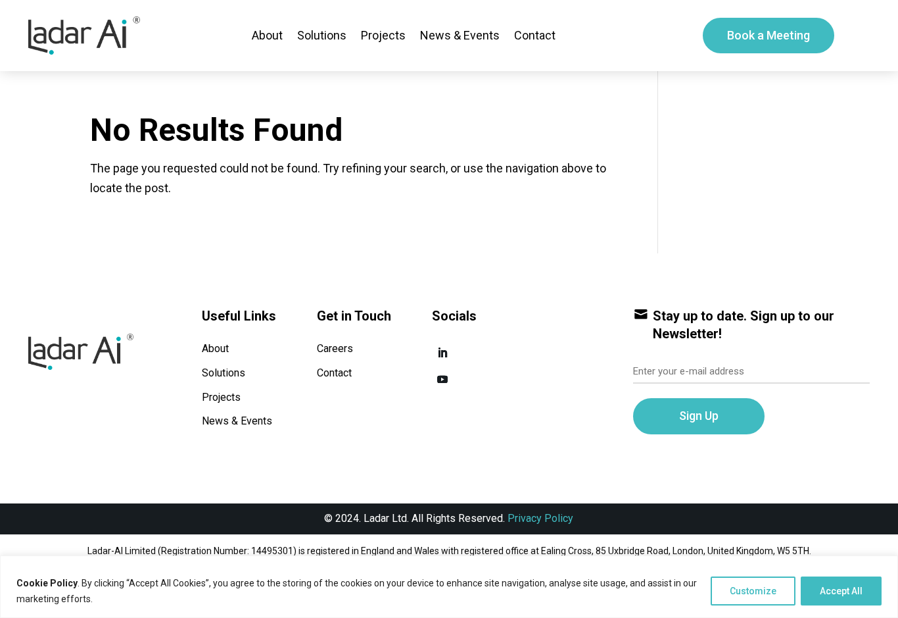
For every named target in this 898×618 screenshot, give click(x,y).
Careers (335, 348)
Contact (534, 35)
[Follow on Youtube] (442, 379)
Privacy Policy (540, 518)
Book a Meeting (768, 35)
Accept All (841, 591)
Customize (753, 591)
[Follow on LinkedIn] (442, 352)
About (267, 35)
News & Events (460, 35)
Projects (383, 35)
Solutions (321, 35)
